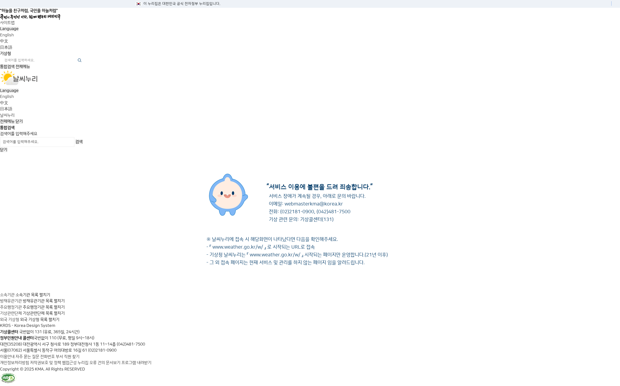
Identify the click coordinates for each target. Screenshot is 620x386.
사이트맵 (7, 23)
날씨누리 (7, 115)
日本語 (6, 47)
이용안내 (8, 356)
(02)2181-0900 (297, 211)
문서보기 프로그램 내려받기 (128, 363)
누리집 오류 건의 (91, 363)
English (7, 35)
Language (9, 29)
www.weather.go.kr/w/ (237, 247)
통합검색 (7, 66)
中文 (4, 41)
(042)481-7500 (333, 211)
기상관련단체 (11, 313)
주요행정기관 (11, 307)
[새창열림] (19, 84)
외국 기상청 (9, 319)
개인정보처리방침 (14, 363)
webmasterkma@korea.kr (314, 204)
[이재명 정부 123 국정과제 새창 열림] (308, 17)
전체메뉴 (23, 66)
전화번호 (48, 356)
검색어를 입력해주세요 (18, 134)
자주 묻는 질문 (27, 356)
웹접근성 (69, 363)
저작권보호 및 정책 (45, 363)
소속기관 (7, 295)
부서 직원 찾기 (67, 356)
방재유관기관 (11, 301)
